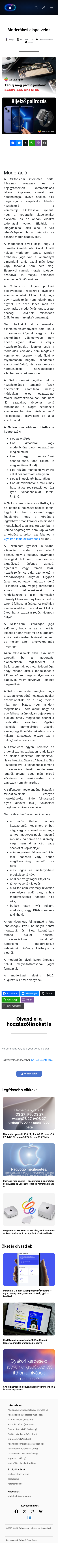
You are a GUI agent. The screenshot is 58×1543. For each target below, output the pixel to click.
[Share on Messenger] (19, 143)
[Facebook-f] (16, 1511)
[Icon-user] (44, 7)
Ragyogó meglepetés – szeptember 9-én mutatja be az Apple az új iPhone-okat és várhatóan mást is (28, 1184)
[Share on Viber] (38, 143)
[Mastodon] (41, 1511)
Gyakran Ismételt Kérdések (22, 538)
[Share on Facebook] (13, 143)
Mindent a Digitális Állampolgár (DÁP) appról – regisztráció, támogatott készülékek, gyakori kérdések (27, 1293)
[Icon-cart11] (36, 7)
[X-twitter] (24, 1511)
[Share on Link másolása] (44, 143)
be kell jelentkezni (41, 1059)
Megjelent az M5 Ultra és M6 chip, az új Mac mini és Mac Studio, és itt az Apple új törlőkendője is (29, 1232)
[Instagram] (33, 1511)
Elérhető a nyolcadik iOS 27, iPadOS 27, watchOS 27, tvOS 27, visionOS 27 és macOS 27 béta (28, 1136)
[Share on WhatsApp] (32, 143)
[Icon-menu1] (52, 7)
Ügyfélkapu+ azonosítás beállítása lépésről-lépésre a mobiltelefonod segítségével (25, 1341)
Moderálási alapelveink (29, 29)
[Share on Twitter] (25, 143)
